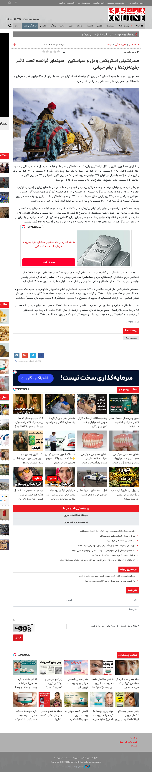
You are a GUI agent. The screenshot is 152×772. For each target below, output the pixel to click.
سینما (110, 44)
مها (132, 34)
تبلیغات (133, 746)
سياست (110, 26)
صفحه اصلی (134, 44)
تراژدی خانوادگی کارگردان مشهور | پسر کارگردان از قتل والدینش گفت (107, 531)
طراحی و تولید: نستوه (75, 766)
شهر (70, 26)
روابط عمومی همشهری (67, 3)
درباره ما (133, 738)
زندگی (53, 26)
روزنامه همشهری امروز (136, 3)
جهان (100, 26)
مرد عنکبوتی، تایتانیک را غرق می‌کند (120, 540)
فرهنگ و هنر (30, 26)
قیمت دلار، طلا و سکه (128, 742)
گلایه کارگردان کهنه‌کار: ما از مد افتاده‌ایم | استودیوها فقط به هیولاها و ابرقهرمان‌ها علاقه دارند (97, 560)
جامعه (79, 26)
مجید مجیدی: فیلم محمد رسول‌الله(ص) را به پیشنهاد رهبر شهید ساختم (106, 545)
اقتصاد (90, 26)
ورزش (16, 26)
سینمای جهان (131, 338)
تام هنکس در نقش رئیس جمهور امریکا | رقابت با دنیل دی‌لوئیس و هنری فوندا (103, 550)
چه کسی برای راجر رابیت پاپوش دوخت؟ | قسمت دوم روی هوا (110, 581)
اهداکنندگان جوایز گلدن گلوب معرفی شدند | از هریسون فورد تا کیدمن (106, 576)
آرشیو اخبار (123, 26)
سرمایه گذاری (49, 262)
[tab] (76, 508)
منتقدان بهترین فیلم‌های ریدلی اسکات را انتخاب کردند (113, 555)
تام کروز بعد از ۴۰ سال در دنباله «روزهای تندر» (116, 536)
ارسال (18, 637)
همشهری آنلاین (125, 14)
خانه (138, 26)
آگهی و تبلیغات (98, 3)
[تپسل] (23, 227)
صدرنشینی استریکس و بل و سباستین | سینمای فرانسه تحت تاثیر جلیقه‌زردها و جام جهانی (77, 64)
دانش (43, 26)
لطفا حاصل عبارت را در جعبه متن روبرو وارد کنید (115, 626)
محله (62, 26)
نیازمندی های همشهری (116, 3)
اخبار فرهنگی (120, 44)
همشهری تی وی (84, 3)
